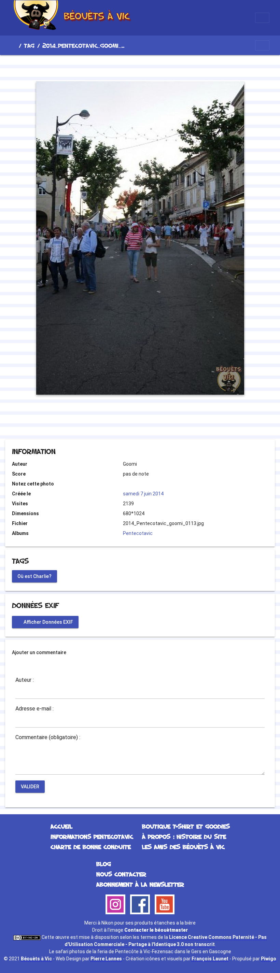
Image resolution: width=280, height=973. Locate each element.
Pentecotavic (138, 533)
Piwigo (268, 958)
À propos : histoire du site (184, 836)
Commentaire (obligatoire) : (47, 737)
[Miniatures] (140, 67)
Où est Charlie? (34, 576)
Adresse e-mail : (34, 708)
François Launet (210, 958)
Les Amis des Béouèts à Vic (183, 846)
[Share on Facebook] (128, 421)
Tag (29, 45)
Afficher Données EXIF (48, 621)
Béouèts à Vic (36, 958)
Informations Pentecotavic (92, 836)
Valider (30, 786)
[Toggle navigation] (262, 18)
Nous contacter (121, 874)
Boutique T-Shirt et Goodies (186, 826)
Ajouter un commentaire (39, 652)
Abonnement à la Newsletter (140, 884)
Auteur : (24, 680)
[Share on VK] (154, 421)
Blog (103, 864)
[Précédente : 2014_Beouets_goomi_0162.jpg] (116, 67)
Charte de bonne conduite (91, 846)
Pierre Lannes (106, 958)
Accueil (13, 45)
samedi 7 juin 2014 (143, 493)
